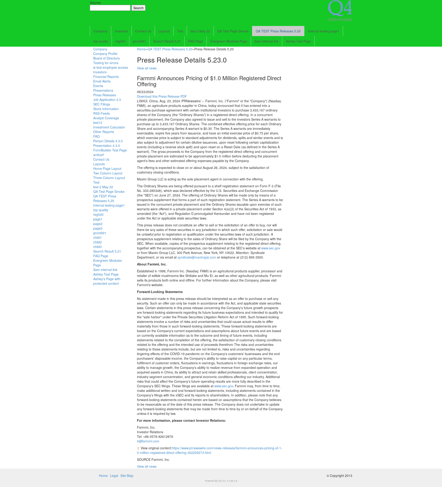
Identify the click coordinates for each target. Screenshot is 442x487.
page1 (97, 219)
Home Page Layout (107, 168)
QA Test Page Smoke (233, 31)
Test (180, 31)
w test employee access (110, 67)
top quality (100, 41)
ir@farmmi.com (148, 441)
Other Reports (103, 131)
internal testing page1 (323, 31)
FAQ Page (195, 41)
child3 (97, 246)
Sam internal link (266, 41)
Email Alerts (101, 81)
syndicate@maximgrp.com (196, 257)
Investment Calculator (109, 127)
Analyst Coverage (106, 118)
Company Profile (105, 53)
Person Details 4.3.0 (108, 141)
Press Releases (104, 95)
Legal (114, 475)
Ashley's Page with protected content (106, 281)
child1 (97, 237)
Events (98, 85)
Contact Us (143, 31)
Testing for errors (105, 62)
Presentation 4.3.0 (106, 145)
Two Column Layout (107, 173)
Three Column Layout (109, 177)
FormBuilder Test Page (110, 150)
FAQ (96, 136)
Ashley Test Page (298, 41)
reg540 (120, 41)
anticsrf (98, 154)
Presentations (103, 90)
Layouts (164, 31)
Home (141, 49)
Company (100, 31)
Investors (121, 31)
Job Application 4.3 (107, 99)
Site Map (126, 475)
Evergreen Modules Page (228, 41)
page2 (97, 223)
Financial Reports (106, 76)
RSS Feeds (101, 113)
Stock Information (106, 108)
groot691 (139, 41)
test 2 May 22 (200, 31)
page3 (97, 228)
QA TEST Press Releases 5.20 (278, 31)
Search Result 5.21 (167, 41)
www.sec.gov (270, 248)
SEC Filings (101, 104)
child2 (97, 242)
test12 (97, 122)
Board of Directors (106, 58)
